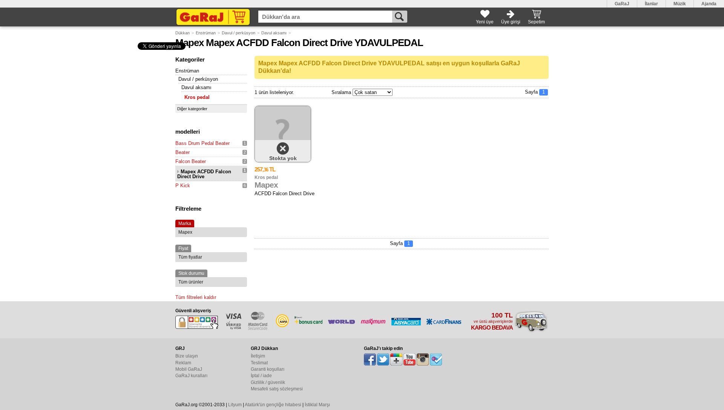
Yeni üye (485, 22)
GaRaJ (622, 3)
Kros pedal (197, 97)
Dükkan (182, 33)
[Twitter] (383, 359)
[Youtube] (409, 359)
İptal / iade (261, 375)
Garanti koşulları (267, 369)
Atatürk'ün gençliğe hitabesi (273, 404)
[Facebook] (370, 359)
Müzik (679, 3)
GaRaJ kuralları (191, 375)
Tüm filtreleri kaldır (195, 297)
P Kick (182, 185)
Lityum (235, 404)
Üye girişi (510, 22)
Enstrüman (206, 33)
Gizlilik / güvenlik (268, 382)
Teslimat (259, 362)
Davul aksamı (274, 33)
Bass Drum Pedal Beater (202, 143)
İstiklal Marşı (317, 404)
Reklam (183, 362)
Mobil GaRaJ (188, 369)
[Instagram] (423, 359)
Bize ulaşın (186, 356)
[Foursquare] (436, 359)
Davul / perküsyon (238, 33)
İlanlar (651, 3)
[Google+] (396, 359)
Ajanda (708, 3)
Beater (182, 152)
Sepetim (536, 22)
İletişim (258, 356)
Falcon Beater (190, 161)
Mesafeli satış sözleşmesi (277, 389)
